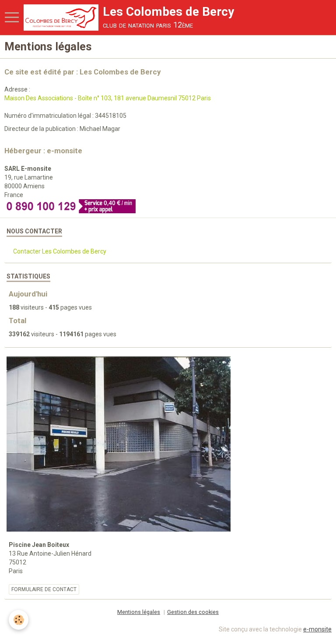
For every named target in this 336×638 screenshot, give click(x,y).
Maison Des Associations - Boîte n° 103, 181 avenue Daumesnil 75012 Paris (107, 98)
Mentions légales (138, 612)
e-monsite (317, 629)
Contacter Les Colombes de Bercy (59, 251)
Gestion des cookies (193, 612)
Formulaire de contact (44, 589)
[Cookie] (18, 620)
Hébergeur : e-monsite (43, 150)
